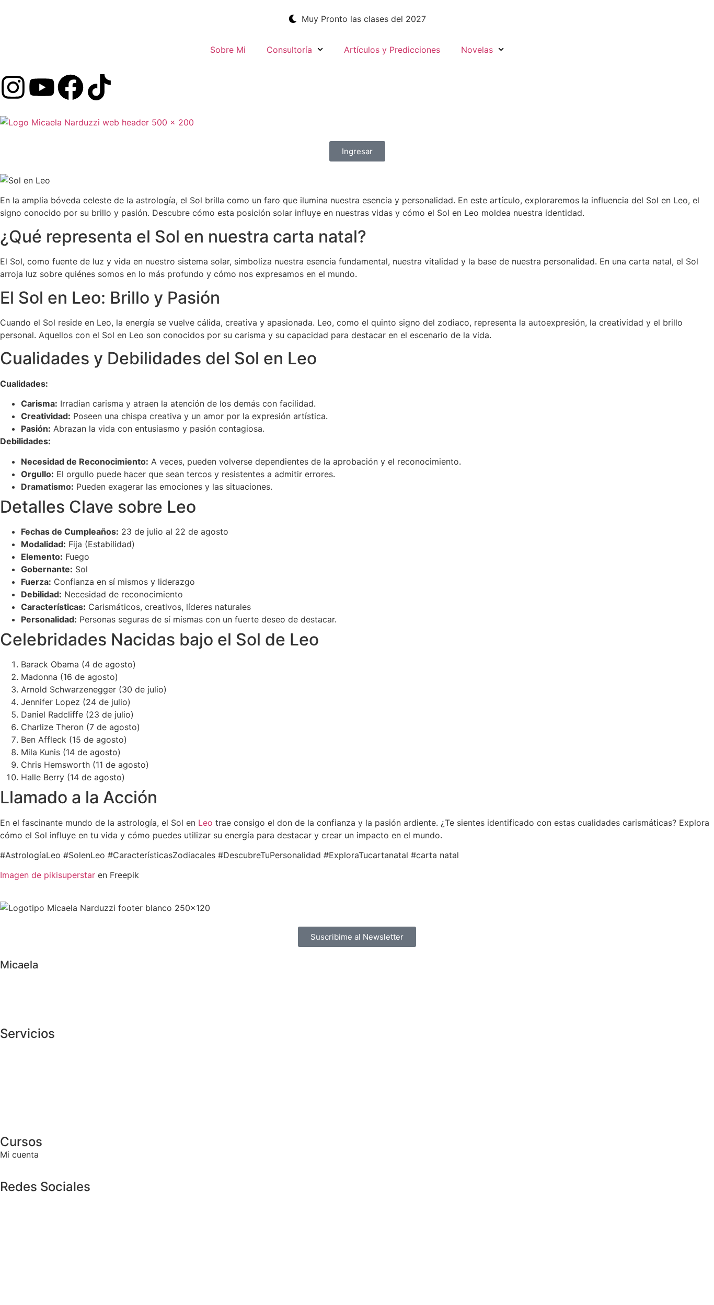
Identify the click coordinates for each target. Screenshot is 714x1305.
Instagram (19, 1199)
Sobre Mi (228, 49)
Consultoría (289, 49)
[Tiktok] (99, 87)
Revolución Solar (33, 1059)
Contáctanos (25, 1001)
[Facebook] (70, 87)
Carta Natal (23, 1046)
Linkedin (16, 1237)
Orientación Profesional (46, 1071)
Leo (205, 822)
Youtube (16, 1224)
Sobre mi (18, 976)
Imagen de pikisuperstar (47, 875)
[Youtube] (42, 87)
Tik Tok (14, 1212)
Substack (18, 1249)
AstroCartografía (33, 1084)
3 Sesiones (21, 1109)
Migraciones (24, 1096)
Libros (12, 989)
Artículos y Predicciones (392, 49)
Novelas (477, 49)
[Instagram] (13, 87)
